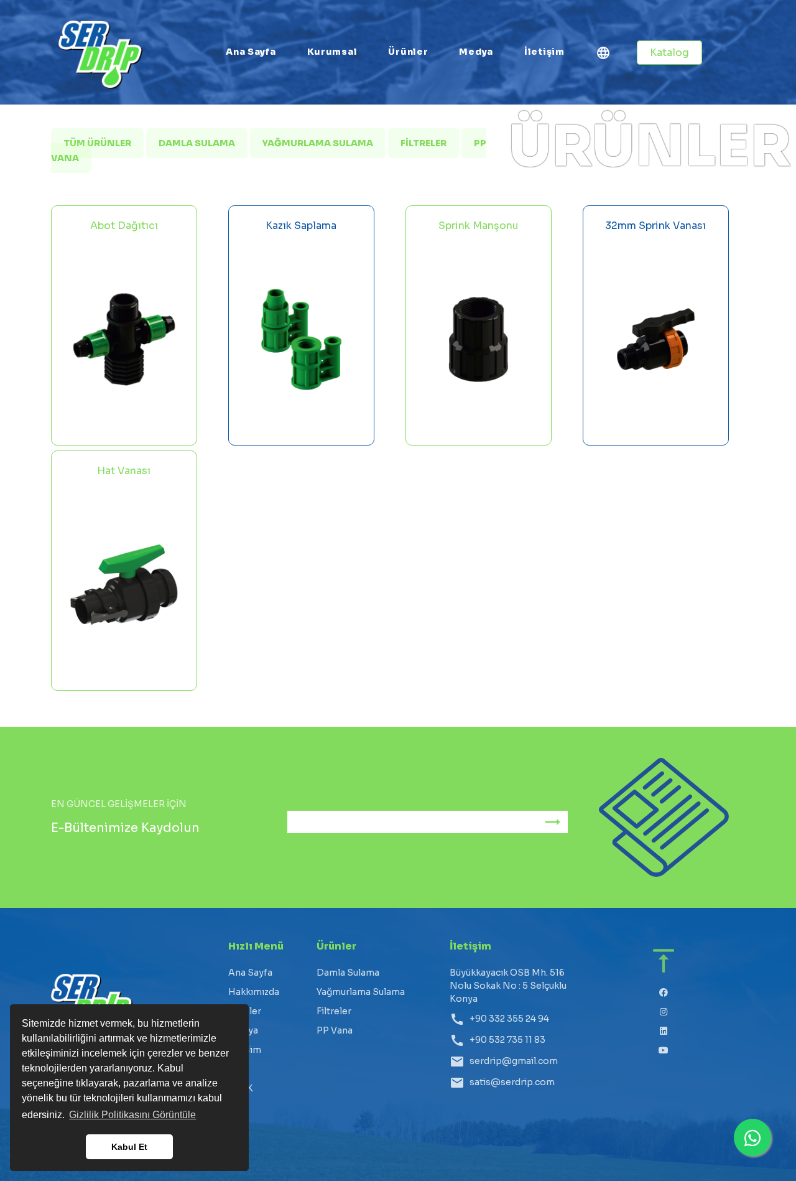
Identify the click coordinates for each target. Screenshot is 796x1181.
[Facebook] (663, 992)
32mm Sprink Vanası (655, 225)
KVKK (240, 1088)
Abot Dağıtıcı (124, 225)
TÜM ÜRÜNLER (97, 143)
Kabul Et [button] (129, 1147)
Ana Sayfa (250, 51)
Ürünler (244, 1011)
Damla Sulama (197, 143)
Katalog (669, 52)
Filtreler (423, 143)
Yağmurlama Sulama (317, 143)
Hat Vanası (123, 470)
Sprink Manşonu (478, 225)
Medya (476, 51)
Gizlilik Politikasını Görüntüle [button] (132, 1114)
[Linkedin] (663, 1031)
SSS (237, 1069)
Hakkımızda (253, 991)
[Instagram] (663, 1012)
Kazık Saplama (301, 225)
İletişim (544, 51)
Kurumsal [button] (332, 51)
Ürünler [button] (408, 51)
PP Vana (335, 1030)
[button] (603, 54)
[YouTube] (663, 1050)
